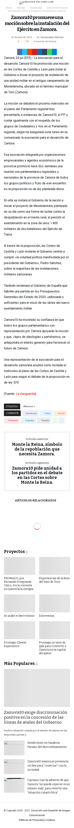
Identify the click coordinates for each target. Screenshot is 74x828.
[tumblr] (44, 52)
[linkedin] (39, 52)
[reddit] (29, 52)
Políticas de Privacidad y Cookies (37, 820)
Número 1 (30, 406)
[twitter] (24, 52)
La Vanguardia (25, 394)
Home (9, 8)
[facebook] (19, 52)
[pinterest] (34, 52)
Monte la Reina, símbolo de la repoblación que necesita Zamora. (37, 447)
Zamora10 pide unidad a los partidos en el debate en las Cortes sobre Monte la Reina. (37, 473)
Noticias (21, 8)
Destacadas (36, 8)
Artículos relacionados (35, 500)
